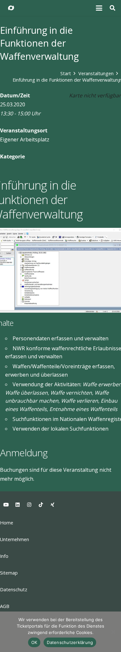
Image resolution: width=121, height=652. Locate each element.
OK (34, 642)
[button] (99, 8)
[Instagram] (29, 505)
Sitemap (9, 573)
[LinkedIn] (17, 505)
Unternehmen (14, 539)
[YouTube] (6, 505)
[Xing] (52, 505)
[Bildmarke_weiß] (11, 8)
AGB (4, 606)
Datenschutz (13, 589)
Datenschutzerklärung (70, 642)
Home (6, 523)
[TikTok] (40, 505)
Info (4, 556)
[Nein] (113, 632)
